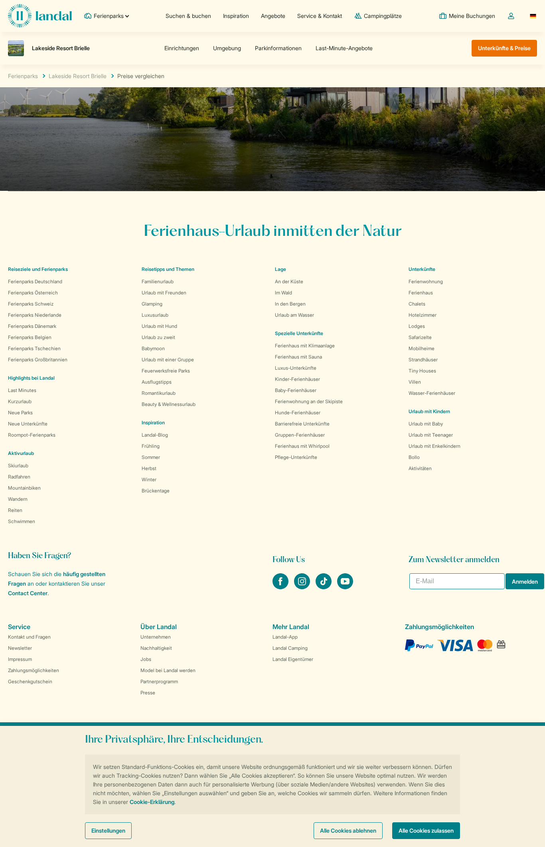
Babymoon (153, 348)
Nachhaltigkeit (156, 648)
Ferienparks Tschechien (34, 348)
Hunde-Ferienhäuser (297, 413)
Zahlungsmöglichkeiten (33, 670)
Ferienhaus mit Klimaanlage (305, 346)
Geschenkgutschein (30, 681)
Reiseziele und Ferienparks (38, 269)
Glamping (152, 304)
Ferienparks (23, 76)
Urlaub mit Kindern (429, 411)
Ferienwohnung (426, 281)
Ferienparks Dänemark (32, 326)
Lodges (417, 326)
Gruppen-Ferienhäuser (300, 435)
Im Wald (283, 293)
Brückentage (156, 491)
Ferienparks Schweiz (30, 304)
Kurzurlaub (20, 401)
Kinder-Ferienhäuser (297, 379)
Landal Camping (290, 648)
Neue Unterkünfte (27, 424)
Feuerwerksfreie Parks (166, 371)
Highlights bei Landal (31, 378)
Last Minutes (22, 390)
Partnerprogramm (159, 681)
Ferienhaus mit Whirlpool (302, 446)
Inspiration (236, 15)
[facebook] (281, 587)
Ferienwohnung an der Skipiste (309, 401)
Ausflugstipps (157, 382)
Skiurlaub (18, 466)
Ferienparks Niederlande (34, 315)
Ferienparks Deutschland (35, 281)
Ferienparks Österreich (33, 293)
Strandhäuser (423, 360)
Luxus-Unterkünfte (295, 368)
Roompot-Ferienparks (31, 435)
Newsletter (20, 648)
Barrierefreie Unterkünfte (302, 424)
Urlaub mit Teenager (431, 435)
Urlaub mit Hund (159, 326)
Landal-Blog (155, 435)
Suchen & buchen (188, 15)
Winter (149, 479)
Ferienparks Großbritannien (37, 360)
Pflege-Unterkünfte (296, 457)
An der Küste (289, 281)
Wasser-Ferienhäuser (432, 393)
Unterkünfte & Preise (504, 48)
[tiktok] (324, 587)
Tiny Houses (422, 371)
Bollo (414, 457)
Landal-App (285, 637)
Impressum (20, 659)
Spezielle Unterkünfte (299, 333)
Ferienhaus (421, 293)
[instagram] (303, 587)
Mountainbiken (24, 488)
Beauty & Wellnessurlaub (168, 404)
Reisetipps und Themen (168, 269)
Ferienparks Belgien (29, 337)
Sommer (151, 457)
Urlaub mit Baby (426, 424)
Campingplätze (383, 15)
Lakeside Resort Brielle (78, 76)
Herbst (149, 468)
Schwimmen (21, 521)
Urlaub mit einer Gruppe (168, 360)
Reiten (15, 510)
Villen (415, 382)
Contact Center (27, 593)
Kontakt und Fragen (29, 637)
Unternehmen (155, 637)
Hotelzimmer (422, 315)
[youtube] (345, 587)
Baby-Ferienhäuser (295, 390)
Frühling (151, 446)
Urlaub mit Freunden (164, 293)
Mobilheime (421, 348)
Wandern (18, 499)
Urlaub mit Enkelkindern (434, 446)
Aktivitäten (420, 468)
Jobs (145, 659)
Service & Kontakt (319, 15)
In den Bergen (290, 304)
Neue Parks (20, 413)
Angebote (273, 15)
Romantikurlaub (159, 393)
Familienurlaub (158, 281)
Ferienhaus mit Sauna (298, 357)
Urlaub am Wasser (294, 315)
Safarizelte (420, 337)
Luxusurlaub (155, 315)
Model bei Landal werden (167, 670)
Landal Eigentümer (292, 659)
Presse (147, 693)
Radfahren (19, 477)
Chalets (417, 304)
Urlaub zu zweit (158, 337)
